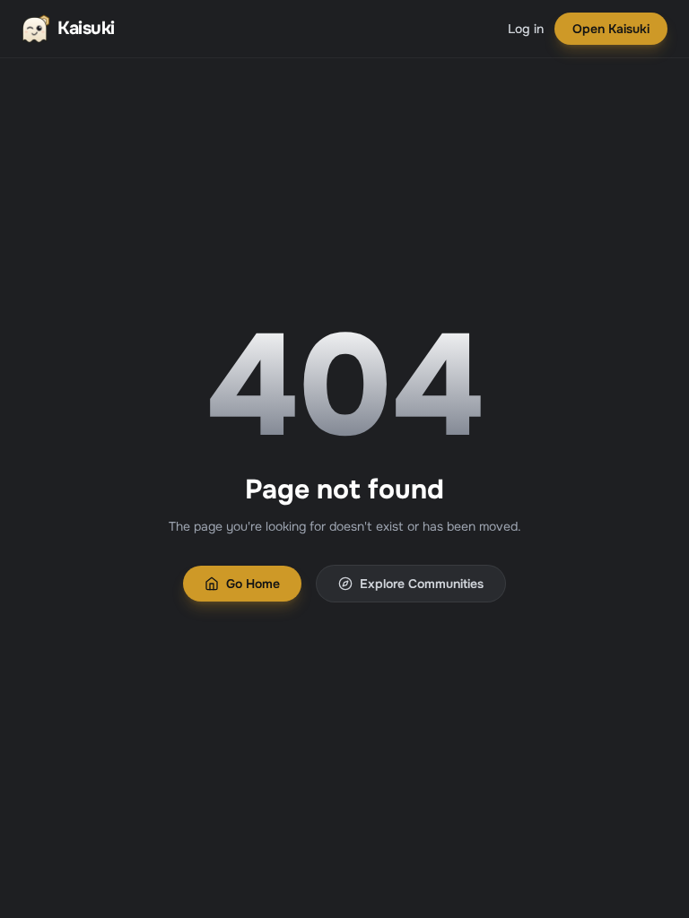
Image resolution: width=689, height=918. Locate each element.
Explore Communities (422, 584)
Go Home (253, 584)
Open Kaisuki (611, 29)
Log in (526, 29)
